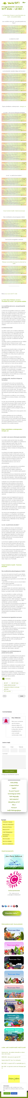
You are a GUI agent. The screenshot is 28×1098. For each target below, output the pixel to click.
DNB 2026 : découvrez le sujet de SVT (11, 1057)
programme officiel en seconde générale (11, 688)
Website (21, 747)
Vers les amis (6, 838)
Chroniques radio (14, 794)
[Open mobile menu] (24, 2)
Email (12, 747)
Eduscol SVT (6, 829)
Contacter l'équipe (7, 822)
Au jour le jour (14, 791)
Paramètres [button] (6, 1085)
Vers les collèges (7, 841)
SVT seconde (7, 691)
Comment (4, 753)
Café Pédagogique (14, 810)
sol (25, 106)
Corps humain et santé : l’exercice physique (14, 210)
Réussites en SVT (14, 802)
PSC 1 (14, 805)
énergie (22, 106)
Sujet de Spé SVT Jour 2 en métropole (11, 1060)
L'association (14, 786)
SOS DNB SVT (14, 799)
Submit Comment (9, 771)
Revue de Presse (7, 827)
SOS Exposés (14, 797)
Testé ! (14, 788)
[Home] (11, 4)
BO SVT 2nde (15, 683)
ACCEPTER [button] (6, 1093)
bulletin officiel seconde (9, 685)
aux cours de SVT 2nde (11, 293)
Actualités (14, 783)
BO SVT (6, 683)
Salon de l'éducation (8, 824)
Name (3, 747)
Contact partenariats (14, 890)
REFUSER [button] (14, 1093)
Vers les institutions (8, 843)
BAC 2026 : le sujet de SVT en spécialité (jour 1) (13, 1063)
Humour (14, 808)
